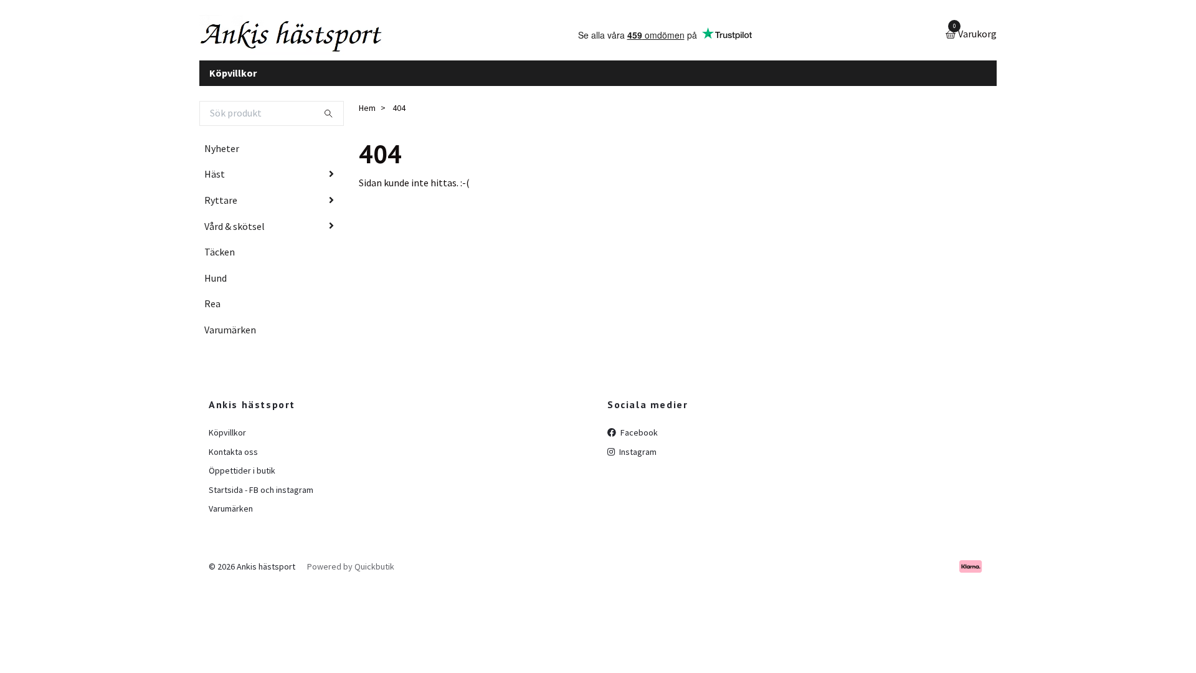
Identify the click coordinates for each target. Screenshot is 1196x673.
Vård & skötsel (234, 235)
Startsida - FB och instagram (261, 499)
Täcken (219, 261)
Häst (214, 184)
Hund (215, 287)
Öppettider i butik (242, 480)
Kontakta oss (233, 461)
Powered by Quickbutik (350, 575)
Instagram (637, 461)
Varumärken (230, 339)
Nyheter (221, 157)
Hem (367, 117)
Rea (212, 313)
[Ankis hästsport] (314, 40)
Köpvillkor (233, 82)
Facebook (638, 442)
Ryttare (220, 209)
